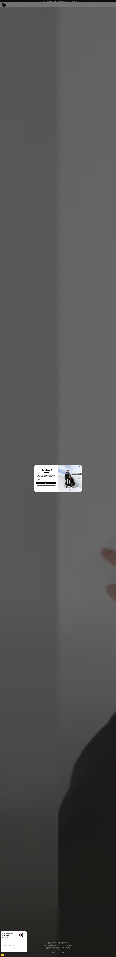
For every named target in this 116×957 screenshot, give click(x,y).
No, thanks (46, 486)
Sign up (46, 483)
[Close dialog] (80, 466)
